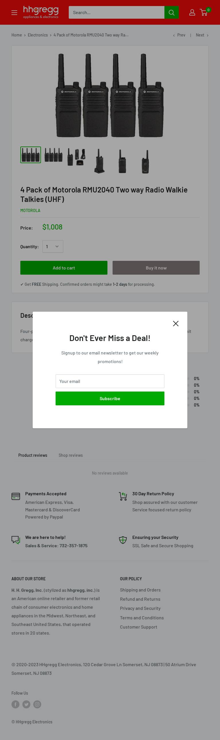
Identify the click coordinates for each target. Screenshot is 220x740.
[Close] (176, 323)
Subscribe (110, 398)
